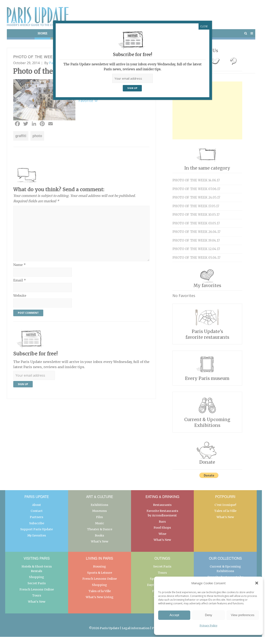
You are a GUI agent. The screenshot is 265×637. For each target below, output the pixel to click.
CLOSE (204, 26)
